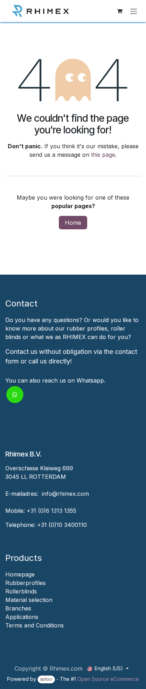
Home (73, 222)
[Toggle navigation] (134, 11)
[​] (6, 633)
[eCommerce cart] (119, 11)
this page (103, 154)
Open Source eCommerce (108, 679)
